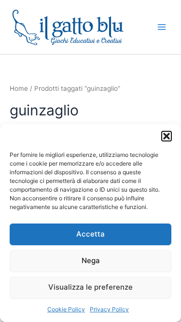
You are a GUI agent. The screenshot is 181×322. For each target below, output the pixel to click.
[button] (166, 136)
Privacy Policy (109, 309)
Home (19, 88)
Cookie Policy (66, 309)
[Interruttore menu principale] (161, 27)
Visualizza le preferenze (90, 287)
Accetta (90, 233)
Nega (91, 260)
